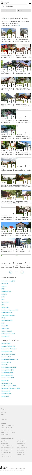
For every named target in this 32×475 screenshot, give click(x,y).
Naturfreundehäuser (22, 447)
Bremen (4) (4, 294)
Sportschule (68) (5, 391)
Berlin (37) (4, 286)
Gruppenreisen (4, 450)
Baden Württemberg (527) (8, 281)
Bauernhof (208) (5, 343)
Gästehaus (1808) (6, 362)
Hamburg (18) (4, 302)
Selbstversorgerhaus (22, 450)
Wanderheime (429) (6, 393)
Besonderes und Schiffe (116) (8, 349)
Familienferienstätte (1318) (8, 354)
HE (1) (2, 304)
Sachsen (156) (5, 328)
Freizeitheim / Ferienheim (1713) (9, 359)
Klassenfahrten (21, 445)
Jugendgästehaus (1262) (7, 370)
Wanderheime (4, 443)
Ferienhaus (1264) (6, 356)
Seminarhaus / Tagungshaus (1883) (10, 388)
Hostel (2, 454)
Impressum (4, 417)
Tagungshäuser (21, 454)
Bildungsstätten (5, 440)
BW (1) (3, 297)
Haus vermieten (5, 416)
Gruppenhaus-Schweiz (6, 448)
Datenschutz (4, 419)
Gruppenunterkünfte (6, 452)
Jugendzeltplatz (21, 443)
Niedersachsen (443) (6, 312)
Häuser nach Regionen (6, 427)
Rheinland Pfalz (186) (6, 320)
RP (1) (2, 323)
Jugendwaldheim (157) (7, 375)
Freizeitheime (4, 441)
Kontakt (3, 414)
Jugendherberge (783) (7, 372)
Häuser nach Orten (5, 429)
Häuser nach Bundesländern (8, 425)
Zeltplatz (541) (5, 396)
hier (19, 25)
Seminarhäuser (20, 452)
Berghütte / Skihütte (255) (8, 346)
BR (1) (2, 289)
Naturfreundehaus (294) (7, 378)
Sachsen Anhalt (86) (6, 331)
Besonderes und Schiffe (7, 445)
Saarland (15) (4, 326)
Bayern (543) (4, 283)
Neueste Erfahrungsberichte (8, 432)
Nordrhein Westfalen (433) (8, 315)
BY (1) (2, 299)
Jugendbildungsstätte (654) (8, 367)
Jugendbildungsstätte (6, 456)
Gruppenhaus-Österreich (7, 447)
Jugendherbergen (21, 441)
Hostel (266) (4, 364)
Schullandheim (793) (6, 383)
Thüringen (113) (5, 336)
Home (2, 410)
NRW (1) (3, 318)
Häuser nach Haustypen (7, 430)
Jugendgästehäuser (22, 440)
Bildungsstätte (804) (6, 351)
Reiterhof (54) (5, 380)
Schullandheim (20, 448)
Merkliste (3, 412)
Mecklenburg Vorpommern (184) (9, 310)
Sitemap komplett (5, 434)
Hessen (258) (4, 307)
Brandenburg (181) (6, 291)
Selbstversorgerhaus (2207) (8, 385)
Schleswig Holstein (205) (8, 333)
